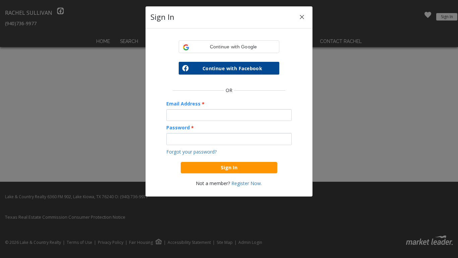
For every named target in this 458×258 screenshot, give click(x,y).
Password (180, 127)
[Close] (302, 17)
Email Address (185, 103)
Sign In (229, 167)
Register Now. (246, 183)
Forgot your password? (191, 151)
